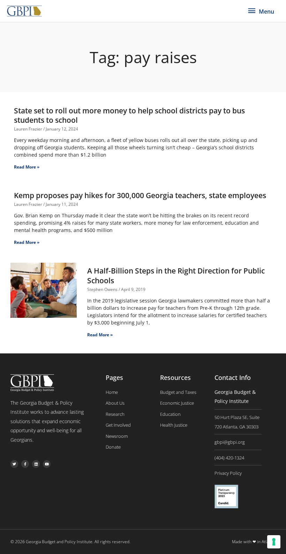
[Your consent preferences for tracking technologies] (273, 541)
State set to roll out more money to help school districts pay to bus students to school (129, 115)
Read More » (26, 167)
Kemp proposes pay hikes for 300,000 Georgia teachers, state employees (140, 195)
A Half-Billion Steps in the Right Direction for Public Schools (176, 275)
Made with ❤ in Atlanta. (254, 542)
